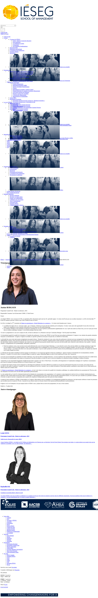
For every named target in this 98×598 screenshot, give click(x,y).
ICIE (8, 562)
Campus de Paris (11, 528)
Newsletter (14, 567)
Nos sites (6, 553)
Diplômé (9, 539)
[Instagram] (9, 513)
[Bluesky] (5, 513)
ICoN (8, 557)
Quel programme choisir (12, 552)
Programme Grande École (19, 259)
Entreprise (9, 538)
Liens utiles (6, 516)
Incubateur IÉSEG (11, 563)
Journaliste (9, 541)
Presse (8, 524)
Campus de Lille (11, 527)
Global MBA (10, 548)
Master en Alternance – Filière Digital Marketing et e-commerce (42, 259)
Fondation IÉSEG (11, 556)
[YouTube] (12, 513)
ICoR (8, 559)
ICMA (8, 560)
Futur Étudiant (10, 535)
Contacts (9, 517)
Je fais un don (4, 32)
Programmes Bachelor (12, 544)
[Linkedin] (16, 513)
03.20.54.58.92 (4, 587)
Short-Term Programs (12, 551)
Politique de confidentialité (13, 531)
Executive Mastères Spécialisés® (15, 549)
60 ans (8, 564)
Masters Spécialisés (11, 546)
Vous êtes (6, 534)
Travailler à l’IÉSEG (12, 520)
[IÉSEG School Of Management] (32, 24)
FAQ (8, 519)
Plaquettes (17, 570)
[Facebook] (2, 513)
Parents (8, 537)
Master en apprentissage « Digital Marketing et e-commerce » (36, 323)
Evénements (10, 523)
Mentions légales (11, 530)
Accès (5, 584)
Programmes (7, 542)
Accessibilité (10, 533)
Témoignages (8, 259)
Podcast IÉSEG (10, 526)
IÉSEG (2, 259)
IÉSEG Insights (10, 555)
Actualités (9, 521)
